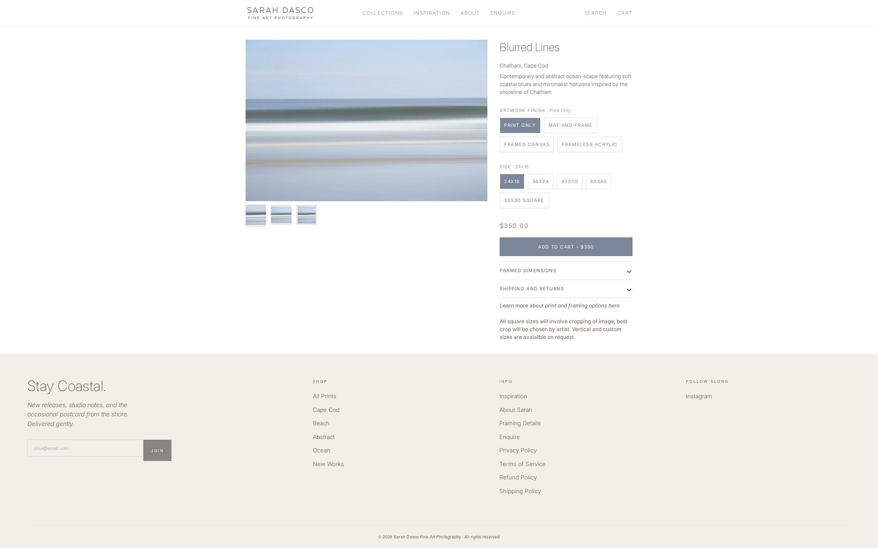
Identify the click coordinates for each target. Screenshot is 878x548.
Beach (321, 423)
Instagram (699, 396)
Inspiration (513, 396)
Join (157, 450)
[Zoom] (366, 120)
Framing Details (520, 423)
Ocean (321, 450)
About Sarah (515, 409)
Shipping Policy (520, 491)
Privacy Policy (518, 450)
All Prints (324, 396)
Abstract (324, 437)
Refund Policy (518, 477)
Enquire (509, 437)
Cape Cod (326, 409)
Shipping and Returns (532, 288)
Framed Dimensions (528, 270)
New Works (328, 464)
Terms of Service (522, 464)
